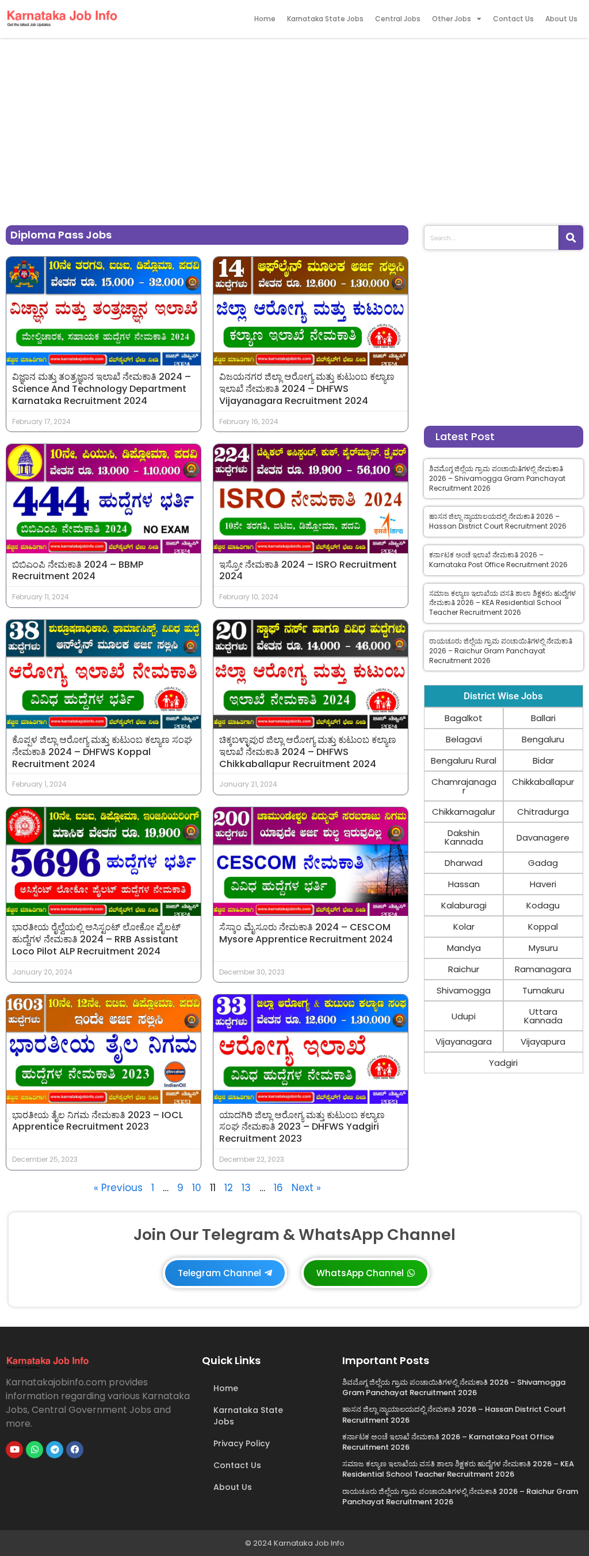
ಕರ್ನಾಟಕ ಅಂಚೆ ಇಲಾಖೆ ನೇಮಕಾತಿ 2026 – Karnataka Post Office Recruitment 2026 (498, 559)
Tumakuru (543, 990)
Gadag (543, 863)
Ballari (543, 718)
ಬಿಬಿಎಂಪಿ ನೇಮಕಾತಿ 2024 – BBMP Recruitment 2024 (77, 570)
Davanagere (543, 837)
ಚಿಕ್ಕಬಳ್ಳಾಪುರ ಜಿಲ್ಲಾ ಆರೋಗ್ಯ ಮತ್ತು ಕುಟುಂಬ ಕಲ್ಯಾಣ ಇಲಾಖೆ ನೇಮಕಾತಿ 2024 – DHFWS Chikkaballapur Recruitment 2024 (307, 752)
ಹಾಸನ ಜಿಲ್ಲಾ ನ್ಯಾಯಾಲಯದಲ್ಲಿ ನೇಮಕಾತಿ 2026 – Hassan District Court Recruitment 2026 (498, 521)
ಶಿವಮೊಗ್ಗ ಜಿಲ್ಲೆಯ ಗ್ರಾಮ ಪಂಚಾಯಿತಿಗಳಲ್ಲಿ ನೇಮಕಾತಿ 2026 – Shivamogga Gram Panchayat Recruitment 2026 (497, 478)
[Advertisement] (294, 128)
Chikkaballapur (543, 782)
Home (265, 19)
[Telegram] (54, 1449)
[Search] (571, 237)
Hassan (464, 884)
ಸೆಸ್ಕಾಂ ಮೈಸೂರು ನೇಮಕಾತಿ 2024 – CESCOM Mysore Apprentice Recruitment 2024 (306, 933)
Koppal (543, 926)
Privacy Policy (241, 1443)
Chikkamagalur (463, 812)
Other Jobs (451, 19)
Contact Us (513, 19)
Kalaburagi (464, 905)
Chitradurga (543, 812)
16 (278, 1188)
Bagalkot (464, 718)
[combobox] (491, 237)
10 (196, 1188)
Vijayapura (543, 1041)
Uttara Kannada (543, 1016)
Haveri (543, 884)
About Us (561, 19)
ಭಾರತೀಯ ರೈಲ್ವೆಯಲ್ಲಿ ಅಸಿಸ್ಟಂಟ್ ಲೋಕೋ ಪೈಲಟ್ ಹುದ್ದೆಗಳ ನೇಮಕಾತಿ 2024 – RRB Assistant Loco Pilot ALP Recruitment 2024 (96, 939)
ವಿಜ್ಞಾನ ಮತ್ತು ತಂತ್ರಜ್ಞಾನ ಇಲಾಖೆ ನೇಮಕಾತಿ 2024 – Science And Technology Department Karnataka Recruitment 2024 (101, 388)
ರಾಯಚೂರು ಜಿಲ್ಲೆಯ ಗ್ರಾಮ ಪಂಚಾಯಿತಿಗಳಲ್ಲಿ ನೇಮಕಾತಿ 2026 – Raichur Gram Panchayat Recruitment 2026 (500, 650)
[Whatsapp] (34, 1449)
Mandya (464, 948)
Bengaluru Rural (463, 760)
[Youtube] (14, 1449)
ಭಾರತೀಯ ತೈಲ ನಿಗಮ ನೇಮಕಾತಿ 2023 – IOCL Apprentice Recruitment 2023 (97, 1121)
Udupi (464, 1016)
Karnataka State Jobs (325, 19)
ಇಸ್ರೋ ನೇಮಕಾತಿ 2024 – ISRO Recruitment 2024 (308, 570)
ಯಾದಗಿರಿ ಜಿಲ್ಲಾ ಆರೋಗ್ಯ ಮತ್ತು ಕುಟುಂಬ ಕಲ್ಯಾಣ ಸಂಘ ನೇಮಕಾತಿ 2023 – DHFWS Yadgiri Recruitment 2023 (302, 1127)
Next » (306, 1188)
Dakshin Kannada (464, 837)
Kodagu (543, 905)
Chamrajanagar (463, 786)
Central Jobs (397, 19)
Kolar (464, 926)
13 (246, 1188)
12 (228, 1188)
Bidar (543, 760)
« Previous (118, 1188)
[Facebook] (74, 1449)
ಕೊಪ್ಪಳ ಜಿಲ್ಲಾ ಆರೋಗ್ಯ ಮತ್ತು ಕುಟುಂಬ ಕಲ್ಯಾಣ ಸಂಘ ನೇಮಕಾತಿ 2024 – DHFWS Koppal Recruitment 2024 (102, 752)
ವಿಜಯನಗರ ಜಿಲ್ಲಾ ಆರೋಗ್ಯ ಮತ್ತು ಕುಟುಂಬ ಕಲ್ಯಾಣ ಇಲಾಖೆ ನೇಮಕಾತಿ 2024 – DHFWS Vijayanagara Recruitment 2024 (307, 388)
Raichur (463, 969)
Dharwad (464, 863)
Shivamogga (464, 990)
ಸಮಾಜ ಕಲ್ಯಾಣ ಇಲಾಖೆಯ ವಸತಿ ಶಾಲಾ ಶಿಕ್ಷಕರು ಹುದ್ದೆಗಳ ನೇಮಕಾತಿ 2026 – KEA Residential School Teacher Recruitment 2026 (502, 603)
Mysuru (543, 948)
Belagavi (464, 739)
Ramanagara (543, 969)
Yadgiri (503, 1063)
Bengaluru (543, 739)
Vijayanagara (463, 1041)
